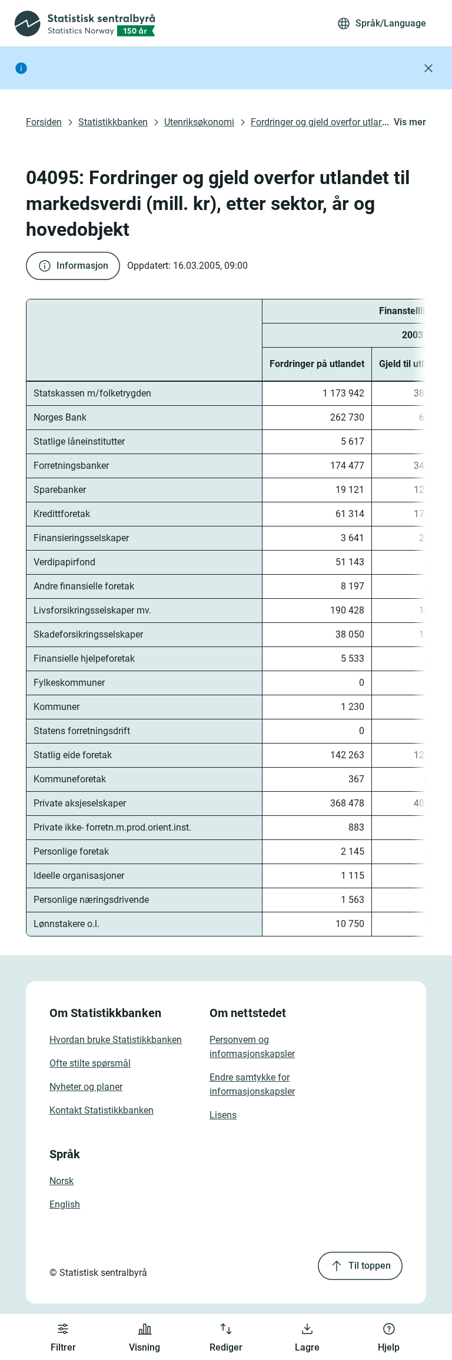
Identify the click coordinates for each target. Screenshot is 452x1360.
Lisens (223, 1115)
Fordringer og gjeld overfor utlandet (324, 122)
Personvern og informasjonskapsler (252, 1046)
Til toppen (369, 1265)
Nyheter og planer (85, 1086)
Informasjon (82, 265)
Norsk (61, 1180)
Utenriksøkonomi (199, 122)
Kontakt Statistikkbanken (101, 1110)
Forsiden (44, 122)
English (64, 1204)
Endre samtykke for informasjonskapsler (252, 1084)
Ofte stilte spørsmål (90, 1063)
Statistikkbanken (113, 122)
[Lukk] (428, 68)
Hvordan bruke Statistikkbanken (115, 1039)
